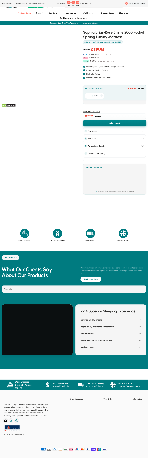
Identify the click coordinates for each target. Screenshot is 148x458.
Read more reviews (91, 279)
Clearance (123, 13)
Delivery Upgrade (21, 3)
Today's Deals (24, 13)
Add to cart (114, 123)
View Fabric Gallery (91, 111)
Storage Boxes (107, 13)
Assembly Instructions (37, 3)
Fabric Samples (7, 3)
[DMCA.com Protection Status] (9, 105)
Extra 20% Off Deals (91, 23)
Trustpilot (8, 289)
